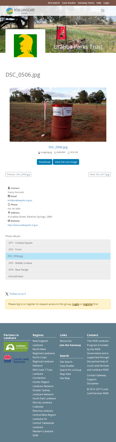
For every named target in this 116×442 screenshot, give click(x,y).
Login (106, 2)
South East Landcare (44, 398)
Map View (65, 374)
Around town (15, 276)
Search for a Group (70, 370)
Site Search (54, 2)
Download (44, 162)
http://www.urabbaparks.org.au (23, 225)
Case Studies (69, 2)
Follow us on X (18, 293)
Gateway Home (86, 2)
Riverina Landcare (43, 410)
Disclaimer (93, 383)
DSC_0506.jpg (58, 147)
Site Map (65, 378)
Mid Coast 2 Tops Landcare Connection (42, 374)
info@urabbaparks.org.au (20, 200)
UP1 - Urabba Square (20, 242)
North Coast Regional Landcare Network (43, 361)
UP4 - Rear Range (18, 269)
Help (99, 2)
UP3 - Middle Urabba (20, 263)
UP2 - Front (14, 249)
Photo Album (12, 236)
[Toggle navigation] (102, 11)
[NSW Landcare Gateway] (20, 11)
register (88, 304)
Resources (66, 341)
